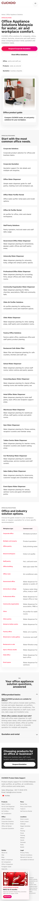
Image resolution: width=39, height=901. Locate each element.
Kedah (22, 847)
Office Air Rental (6, 826)
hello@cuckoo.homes (13, 792)
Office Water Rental (7, 823)
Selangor (23, 823)
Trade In (22, 809)
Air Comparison (6, 862)
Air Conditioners (6, 813)
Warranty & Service (26, 857)
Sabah (22, 840)
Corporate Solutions (8, 821)
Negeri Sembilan (25, 826)
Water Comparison (7, 859)
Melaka (22, 837)
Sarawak (23, 842)
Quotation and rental (11, 734)
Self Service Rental (26, 811)
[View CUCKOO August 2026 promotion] (15, 879)
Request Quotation (19, 764)
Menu (35, 3)
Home (3, 14)
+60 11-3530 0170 (20, 790)
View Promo (7, 896)
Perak (22, 833)
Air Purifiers (5, 811)
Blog (3, 857)
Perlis (22, 844)
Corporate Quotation (8, 828)
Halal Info (4, 869)
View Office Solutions (19, 55)
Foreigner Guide (6, 866)
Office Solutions (6, 819)
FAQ (3, 855)
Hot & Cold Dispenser (8, 806)
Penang (22, 830)
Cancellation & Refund (27, 859)
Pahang (22, 835)
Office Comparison (7, 864)
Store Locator (24, 819)
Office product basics (11, 694)
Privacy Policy (24, 852)
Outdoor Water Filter (8, 809)
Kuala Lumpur (24, 821)
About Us (4, 852)
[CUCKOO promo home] (9, 2)
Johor (22, 828)
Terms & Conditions (26, 855)
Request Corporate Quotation (19, 49)
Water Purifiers (6, 804)
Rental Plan (23, 804)
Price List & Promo (26, 806)
